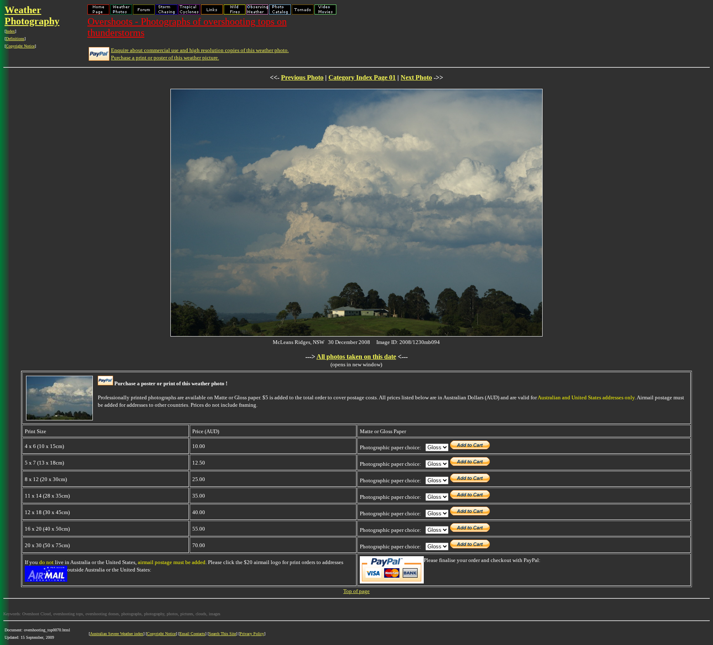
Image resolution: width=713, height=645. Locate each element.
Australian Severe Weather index (116, 633)
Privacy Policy (252, 633)
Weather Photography (32, 15)
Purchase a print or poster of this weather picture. (165, 58)
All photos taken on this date (356, 356)
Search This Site (222, 633)
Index (10, 31)
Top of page (356, 591)
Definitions (15, 38)
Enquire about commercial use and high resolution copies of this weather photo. (200, 50)
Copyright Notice (20, 46)
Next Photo (416, 77)
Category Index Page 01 (362, 77)
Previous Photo (302, 77)
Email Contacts (192, 633)
